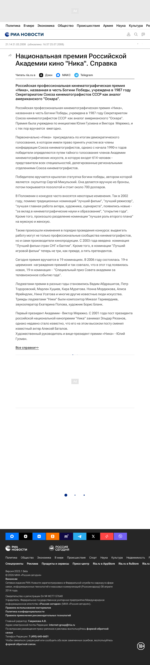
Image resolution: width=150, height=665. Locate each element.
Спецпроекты (14, 563)
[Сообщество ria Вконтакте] (39, 536)
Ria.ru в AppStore (104, 563)
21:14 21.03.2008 (15, 44)
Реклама (32, 563)
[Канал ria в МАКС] (12, 536)
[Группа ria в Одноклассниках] (52, 536)
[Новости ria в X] (93, 536)
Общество (27, 557)
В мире (59, 557)
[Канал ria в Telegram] (79, 536)
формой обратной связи (20, 644)
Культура (117, 557)
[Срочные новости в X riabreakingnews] (106, 536)
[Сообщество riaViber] (120, 536)
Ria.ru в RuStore (129, 563)
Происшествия (76, 557)
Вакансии (11, 578)
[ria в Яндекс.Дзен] (25, 536)
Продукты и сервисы (55, 563)
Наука (104, 557)
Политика (11, 557)
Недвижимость (135, 557)
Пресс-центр (81, 563)
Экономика (44, 557)
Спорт (93, 557)
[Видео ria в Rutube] (66, 536)
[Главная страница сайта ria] (24, 34)
